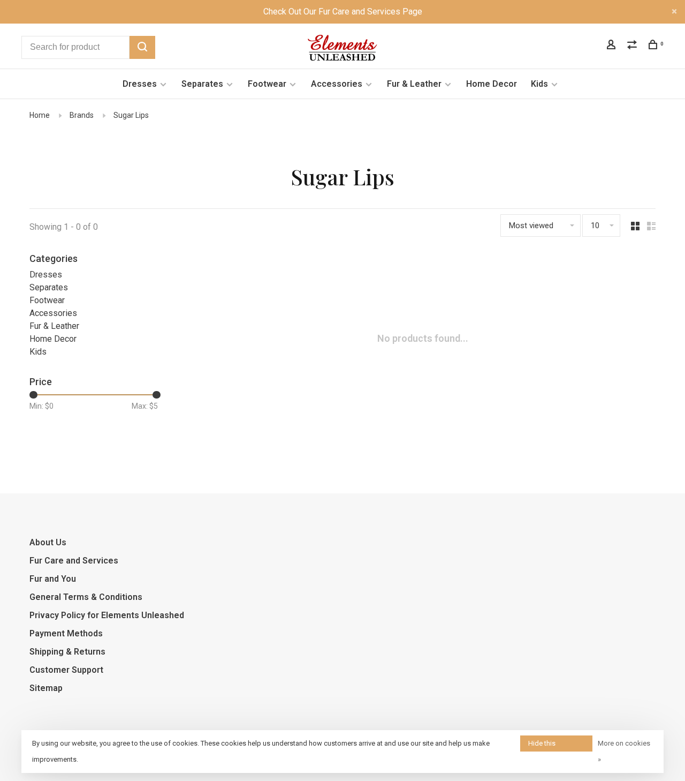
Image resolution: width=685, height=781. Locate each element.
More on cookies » (624, 751)
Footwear (267, 84)
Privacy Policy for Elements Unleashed (106, 615)
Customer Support (66, 670)
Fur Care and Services (73, 560)
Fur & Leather (414, 84)
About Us (47, 542)
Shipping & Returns (67, 652)
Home (39, 115)
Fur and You (52, 579)
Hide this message (542, 745)
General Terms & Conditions (85, 597)
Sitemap (46, 688)
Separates (202, 84)
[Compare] (633, 46)
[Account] (612, 46)
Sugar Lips (131, 115)
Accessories (336, 84)
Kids (539, 84)
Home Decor (491, 84)
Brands (82, 115)
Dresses (140, 84)
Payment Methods (66, 633)
